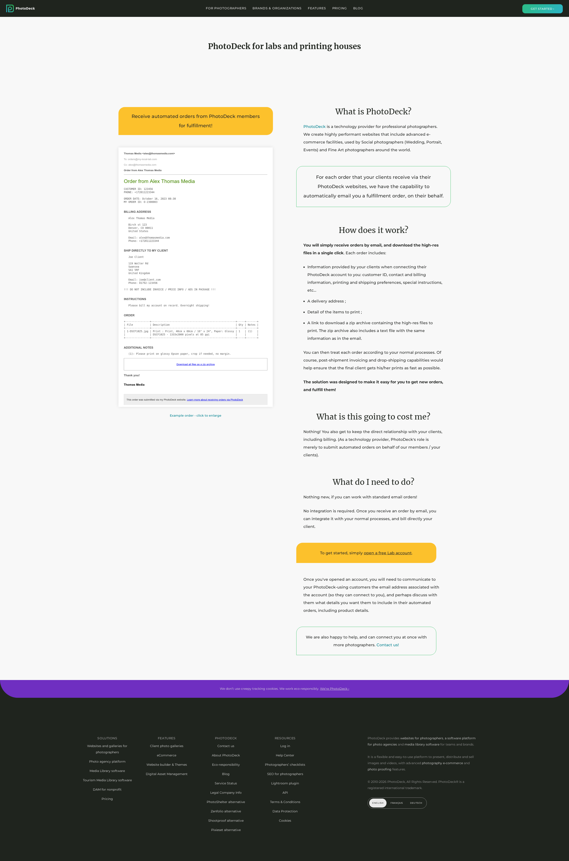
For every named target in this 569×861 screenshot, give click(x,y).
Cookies (285, 821)
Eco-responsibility (226, 765)
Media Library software (107, 771)
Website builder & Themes (166, 765)
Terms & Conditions (285, 802)
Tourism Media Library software (107, 780)
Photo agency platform (107, 762)
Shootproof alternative (226, 821)
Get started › (542, 8)
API (285, 793)
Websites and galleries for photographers (107, 749)
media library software (422, 744)
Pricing (339, 8)
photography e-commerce (442, 763)
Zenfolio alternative (226, 811)
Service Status (226, 783)
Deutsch (416, 803)
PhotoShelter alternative (226, 802)
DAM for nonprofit (107, 789)
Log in (285, 746)
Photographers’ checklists (285, 765)
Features (317, 8)
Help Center (285, 755)
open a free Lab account (388, 553)
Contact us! (388, 644)
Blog (358, 8)
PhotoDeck (314, 126)
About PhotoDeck (226, 755)
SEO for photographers (285, 774)
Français (397, 803)
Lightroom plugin (285, 783)
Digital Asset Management (167, 774)
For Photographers (226, 8)
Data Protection (285, 811)
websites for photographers (421, 738)
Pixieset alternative (226, 830)
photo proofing (379, 769)
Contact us (225, 746)
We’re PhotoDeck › (334, 689)
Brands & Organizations (276, 8)
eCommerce (166, 755)
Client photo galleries (166, 746)
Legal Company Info (226, 793)
